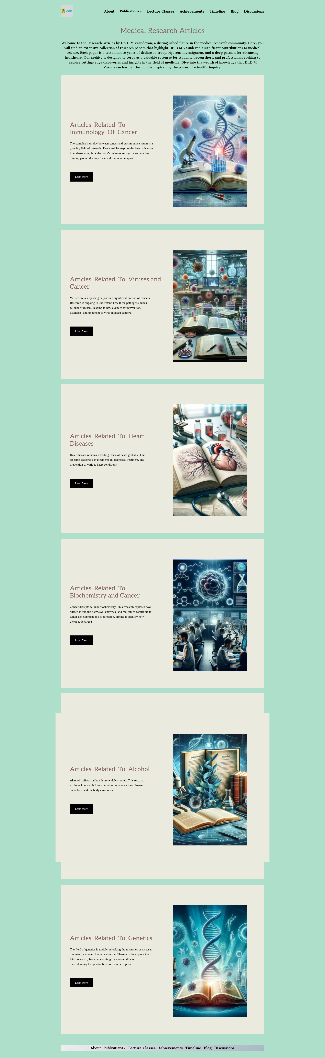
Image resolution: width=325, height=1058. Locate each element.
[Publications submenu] (141, 11)
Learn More (81, 176)
